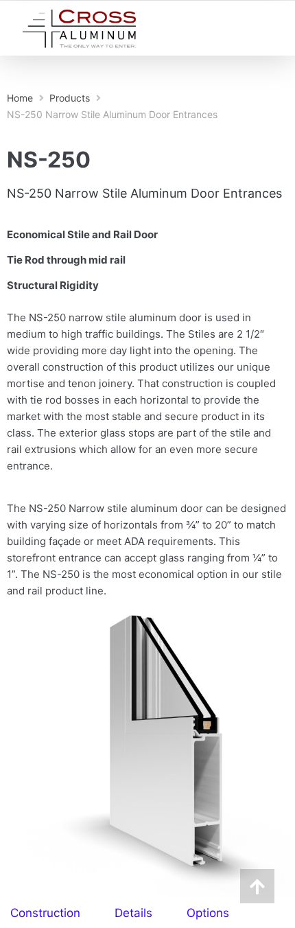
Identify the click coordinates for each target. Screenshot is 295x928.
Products (69, 98)
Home (20, 98)
